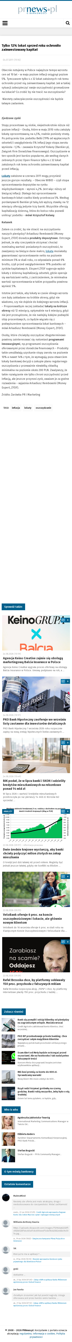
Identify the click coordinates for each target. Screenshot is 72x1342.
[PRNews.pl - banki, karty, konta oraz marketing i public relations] (36, 9)
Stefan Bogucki (26, 1150)
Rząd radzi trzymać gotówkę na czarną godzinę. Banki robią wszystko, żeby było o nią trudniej (43, 1091)
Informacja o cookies (44, 1333)
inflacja (16, 407)
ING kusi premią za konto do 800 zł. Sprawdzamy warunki (37, 1073)
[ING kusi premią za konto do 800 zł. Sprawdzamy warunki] (8, 1076)
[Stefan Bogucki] (8, 1155)
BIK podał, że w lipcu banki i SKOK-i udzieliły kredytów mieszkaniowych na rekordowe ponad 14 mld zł (34, 785)
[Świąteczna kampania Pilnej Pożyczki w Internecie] (6, 1223)
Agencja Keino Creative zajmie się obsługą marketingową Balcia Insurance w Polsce (33, 660)
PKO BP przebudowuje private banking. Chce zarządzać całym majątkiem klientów (42, 1038)
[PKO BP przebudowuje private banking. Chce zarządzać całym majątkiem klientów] (8, 1041)
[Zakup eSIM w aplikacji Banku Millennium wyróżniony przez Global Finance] (6, 1270)
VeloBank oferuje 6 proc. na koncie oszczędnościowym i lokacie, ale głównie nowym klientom (32, 918)
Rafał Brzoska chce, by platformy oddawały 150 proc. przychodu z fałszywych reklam (34, 982)
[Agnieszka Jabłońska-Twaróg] (8, 1122)
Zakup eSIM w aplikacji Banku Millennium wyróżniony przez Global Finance (40, 1281)
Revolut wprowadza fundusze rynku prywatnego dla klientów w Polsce (37, 1260)
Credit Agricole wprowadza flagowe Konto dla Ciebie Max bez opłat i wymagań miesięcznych (39, 1213)
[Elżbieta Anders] (8, 1138)
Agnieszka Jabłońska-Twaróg (34, 1117)
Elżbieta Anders (26, 1134)
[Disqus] (36, 464)
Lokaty (6, 176)
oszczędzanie (43, 407)
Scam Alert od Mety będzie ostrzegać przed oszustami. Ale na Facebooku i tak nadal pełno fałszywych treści (43, 1055)
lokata (49, 251)
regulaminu (25, 1333)
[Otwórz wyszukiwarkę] (67, 23)
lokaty (27, 407)
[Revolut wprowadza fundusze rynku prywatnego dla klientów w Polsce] (6, 1249)
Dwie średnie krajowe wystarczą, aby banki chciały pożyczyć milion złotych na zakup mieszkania (33, 853)
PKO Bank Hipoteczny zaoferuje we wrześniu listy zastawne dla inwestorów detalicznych (34, 721)
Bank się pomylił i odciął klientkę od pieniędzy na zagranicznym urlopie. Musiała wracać (43, 1021)
